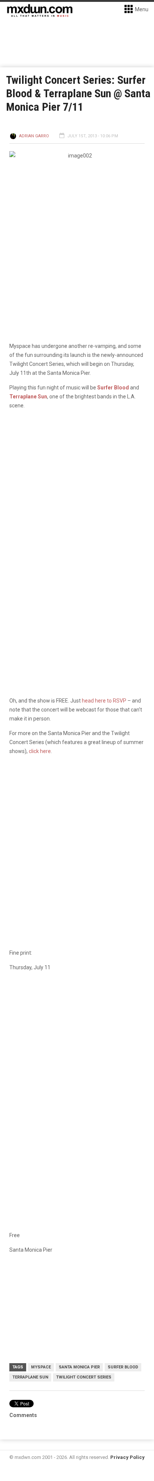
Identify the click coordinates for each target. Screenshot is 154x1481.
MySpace (41, 1367)
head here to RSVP (104, 701)
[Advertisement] (77, 1060)
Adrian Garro (34, 136)
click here (40, 751)
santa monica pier (79, 1367)
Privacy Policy (127, 1457)
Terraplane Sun (28, 397)
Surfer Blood (113, 388)
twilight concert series (83, 1377)
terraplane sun (30, 1377)
